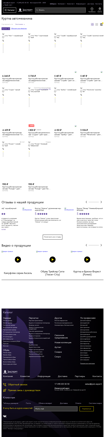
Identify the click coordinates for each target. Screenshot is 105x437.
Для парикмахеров (86, 350)
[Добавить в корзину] (3, 34)
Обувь (6, 350)
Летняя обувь (7, 352)
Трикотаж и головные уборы (11, 341)
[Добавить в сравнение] (3, 40)
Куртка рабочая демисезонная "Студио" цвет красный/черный (39, 134)
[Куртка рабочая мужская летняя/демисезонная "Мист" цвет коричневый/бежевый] (40, 52)
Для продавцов (85, 357)
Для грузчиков (84, 330)
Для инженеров (85, 334)
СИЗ (31, 342)
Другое (58, 318)
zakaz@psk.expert (9, 3)
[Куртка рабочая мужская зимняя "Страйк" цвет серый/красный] (66, 52)
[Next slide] (101, 202)
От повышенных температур (11, 332)
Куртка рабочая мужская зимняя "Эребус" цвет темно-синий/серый (64, 134)
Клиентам (70, 4)
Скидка (58, 352)
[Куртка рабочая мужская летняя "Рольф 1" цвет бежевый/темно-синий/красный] (40, 161)
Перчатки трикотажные (36, 320)
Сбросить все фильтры (19, 28)
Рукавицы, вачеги (34, 325)
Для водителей (84, 323)
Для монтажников (85, 346)
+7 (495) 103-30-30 (23, 3)
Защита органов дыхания (36, 349)
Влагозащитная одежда (10, 327)
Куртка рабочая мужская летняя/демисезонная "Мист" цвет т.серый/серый (13, 80)
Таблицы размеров (10, 403)
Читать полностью (20, 229)
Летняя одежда (7, 320)
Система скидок (95, 403)
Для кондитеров (85, 339)
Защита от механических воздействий (36, 328)
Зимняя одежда (7, 323)
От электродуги (7, 337)
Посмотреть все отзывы (52, 237)
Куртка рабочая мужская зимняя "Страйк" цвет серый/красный (64, 80)
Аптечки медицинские (61, 320)
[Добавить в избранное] (3, 37)
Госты (28, 403)
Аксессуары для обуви (10, 364)
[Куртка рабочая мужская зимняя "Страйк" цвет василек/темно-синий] (92, 52)
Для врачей (83, 325)
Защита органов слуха (35, 352)
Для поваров (84, 355)
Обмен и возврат (45, 403)
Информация (80, 4)
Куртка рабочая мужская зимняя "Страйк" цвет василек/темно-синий (90, 80)
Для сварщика (84, 360)
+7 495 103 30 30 (62, 384)
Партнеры (80, 376)
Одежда (7, 318)
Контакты (98, 4)
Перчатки (33, 318)
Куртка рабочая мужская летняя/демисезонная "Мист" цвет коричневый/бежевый (38, 80)
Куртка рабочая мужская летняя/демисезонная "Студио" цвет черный (13, 134)
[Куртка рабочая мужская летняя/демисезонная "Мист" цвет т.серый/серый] (14, 52)
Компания (61, 4)
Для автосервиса (85, 320)
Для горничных (85, 327)
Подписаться (86, 409)
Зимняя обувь (7, 355)
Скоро (58, 356)
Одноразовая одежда (9, 330)
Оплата (78, 403)
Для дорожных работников (88, 332)
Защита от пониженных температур (39, 323)
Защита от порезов (34, 336)
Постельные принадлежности (63, 323)
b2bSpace (53, 4)
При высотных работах (36, 354)
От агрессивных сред (9, 334)
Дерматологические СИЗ (36, 356)
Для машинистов (85, 341)
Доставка (90, 4)
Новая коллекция (63, 342)
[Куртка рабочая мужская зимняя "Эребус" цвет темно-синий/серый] (66, 107)
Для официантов (85, 348)
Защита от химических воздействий (39, 338)
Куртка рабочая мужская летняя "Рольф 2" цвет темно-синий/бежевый (12, 188)
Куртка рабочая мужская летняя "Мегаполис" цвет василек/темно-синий (90, 134)
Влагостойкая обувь (9, 362)
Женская (5, 346)
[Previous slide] (86, 202)
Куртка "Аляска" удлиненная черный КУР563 (69, 209)
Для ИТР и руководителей (88, 337)
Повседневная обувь (9, 357)
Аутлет (58, 347)
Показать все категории (87, 363)
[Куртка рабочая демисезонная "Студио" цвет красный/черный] (40, 107)
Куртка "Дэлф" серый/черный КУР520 (25, 209)
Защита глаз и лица (34, 347)
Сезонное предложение (61, 336)
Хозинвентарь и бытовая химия (64, 325)
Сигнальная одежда (9, 325)
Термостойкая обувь (9, 359)
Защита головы (33, 345)
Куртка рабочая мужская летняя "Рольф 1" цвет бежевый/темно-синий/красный (38, 188)
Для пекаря (83, 353)
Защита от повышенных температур (39, 333)
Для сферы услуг (8, 339)
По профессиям (88, 318)
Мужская (5, 343)
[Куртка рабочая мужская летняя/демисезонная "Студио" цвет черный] (14, 107)
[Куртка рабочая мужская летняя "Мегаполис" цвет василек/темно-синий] (92, 107)
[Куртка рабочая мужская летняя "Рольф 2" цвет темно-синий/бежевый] (14, 161)
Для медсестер (84, 343)
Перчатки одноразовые (36, 331)
